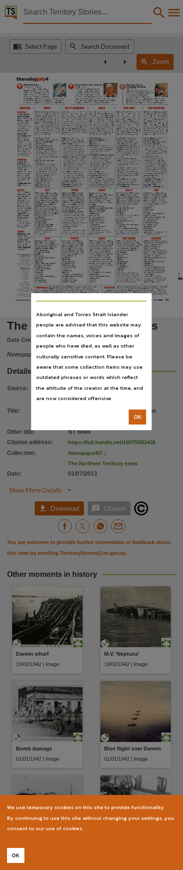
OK (138, 417)
